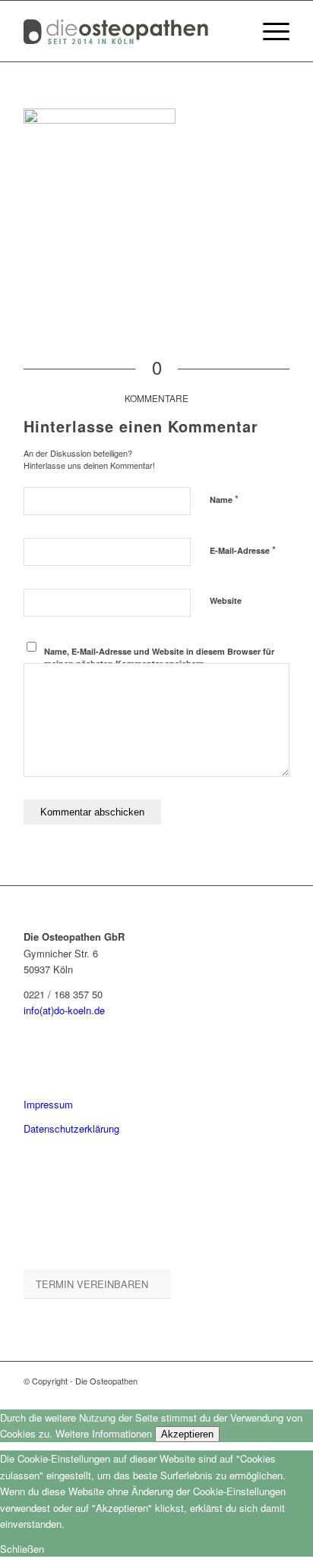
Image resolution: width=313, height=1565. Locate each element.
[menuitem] (268, 31)
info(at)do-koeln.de (64, 1010)
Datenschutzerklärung (71, 1128)
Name (224, 499)
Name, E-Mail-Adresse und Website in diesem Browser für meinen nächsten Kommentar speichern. (159, 658)
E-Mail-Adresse (243, 549)
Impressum (48, 1104)
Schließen (22, 1548)
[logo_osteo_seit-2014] (130, 31)
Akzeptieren (187, 1434)
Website (226, 600)
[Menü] (268, 31)
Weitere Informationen (103, 1433)
